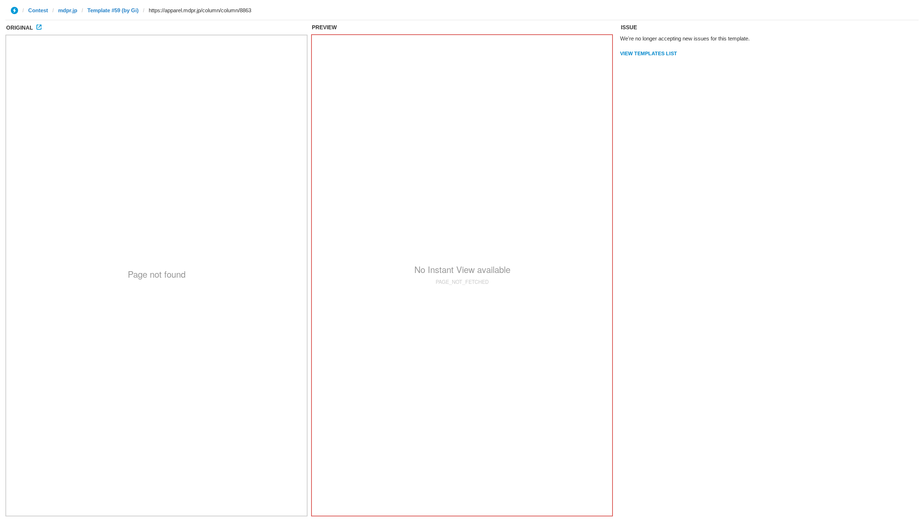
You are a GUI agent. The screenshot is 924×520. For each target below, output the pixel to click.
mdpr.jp (67, 10)
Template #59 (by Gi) (113, 10)
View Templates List (648, 53)
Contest (38, 10)
